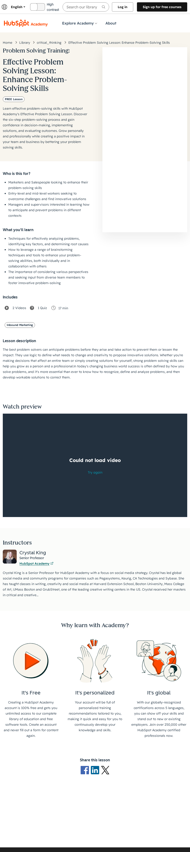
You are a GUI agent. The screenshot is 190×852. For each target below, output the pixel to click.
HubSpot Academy (34, 563)
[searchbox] (86, 7)
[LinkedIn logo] (96, 770)
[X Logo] (105, 770)
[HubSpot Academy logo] (26, 23)
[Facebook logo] (86, 770)
